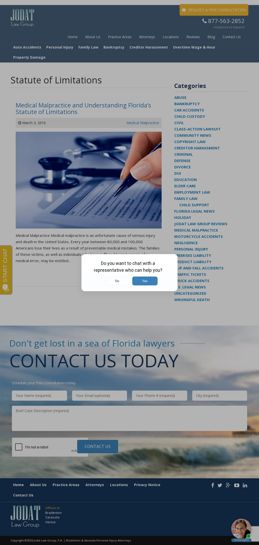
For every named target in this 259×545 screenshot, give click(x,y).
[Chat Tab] (129, 272)
